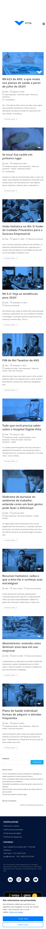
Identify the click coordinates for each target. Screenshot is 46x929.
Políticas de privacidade (13, 830)
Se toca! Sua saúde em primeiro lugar (17, 156)
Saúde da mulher (24, 169)
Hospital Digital (25, 437)
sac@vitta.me (9, 856)
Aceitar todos (23, 919)
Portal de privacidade (12, 833)
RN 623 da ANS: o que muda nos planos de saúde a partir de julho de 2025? (21, 82)
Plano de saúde (23, 95)
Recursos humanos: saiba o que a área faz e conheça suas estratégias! (22, 579)
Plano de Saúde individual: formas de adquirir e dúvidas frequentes (22, 714)
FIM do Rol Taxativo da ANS (20, 360)
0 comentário (10, 100)
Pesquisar (5, 758)
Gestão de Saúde (11, 166)
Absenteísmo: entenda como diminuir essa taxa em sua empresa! (21, 646)
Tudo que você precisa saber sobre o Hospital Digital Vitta (21, 427)
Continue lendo (11, 118)
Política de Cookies (16, 912)
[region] (23, 913)
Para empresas (10, 95)
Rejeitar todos (23, 925)
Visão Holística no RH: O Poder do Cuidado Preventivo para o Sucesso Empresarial (23, 229)
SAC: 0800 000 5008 (25, 856)
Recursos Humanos (36, 239)
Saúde (13, 169)
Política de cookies (11, 826)
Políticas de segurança (12, 837)
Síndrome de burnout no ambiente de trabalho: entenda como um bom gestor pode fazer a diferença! (22, 502)
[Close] (44, 897)
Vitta (6, 92)
